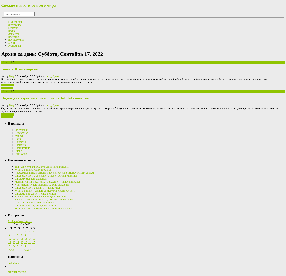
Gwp (11, 76)
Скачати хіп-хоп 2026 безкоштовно (34, 202)
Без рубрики (15, 21)
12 (9, 238)
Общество (13, 33)
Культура (13, 27)
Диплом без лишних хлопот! (31, 178)
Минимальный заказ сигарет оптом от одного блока (44, 208)
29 (22, 246)
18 (33, 238)
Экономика (14, 45)
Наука (11, 30)
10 (29, 235)
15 (22, 238)
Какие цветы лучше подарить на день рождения (42, 184)
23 (25, 242)
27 (14, 246)
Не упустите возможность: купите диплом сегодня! (44, 199)
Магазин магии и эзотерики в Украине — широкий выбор (48, 181)
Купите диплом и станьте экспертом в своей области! (45, 190)
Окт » (27, 249)
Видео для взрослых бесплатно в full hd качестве (45, 98)
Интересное (14, 24)
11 (33, 235)
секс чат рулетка (17, 271)
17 (29, 238)
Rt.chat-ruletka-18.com (20, 221)
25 (33, 242)
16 (25, 238)
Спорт (11, 42)
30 (25, 246)
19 (9, 242)
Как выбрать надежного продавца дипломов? (40, 196)
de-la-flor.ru (14, 263)
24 (29, 242)
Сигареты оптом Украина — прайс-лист (37, 187)
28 (17, 246)
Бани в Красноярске (19, 69)
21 (17, 242)
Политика (13, 36)
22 (22, 242)
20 (14, 242)
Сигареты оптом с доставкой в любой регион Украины (46, 175)
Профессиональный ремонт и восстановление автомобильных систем (54, 172)
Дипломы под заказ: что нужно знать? (36, 193)
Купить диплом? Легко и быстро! (33, 169)
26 (9, 246)
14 (17, 238)
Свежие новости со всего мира (28, 5)
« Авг (11, 249)
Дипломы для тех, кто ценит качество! (36, 205)
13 (14, 238)
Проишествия (16, 39)
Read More (7, 88)
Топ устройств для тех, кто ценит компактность (42, 166)
